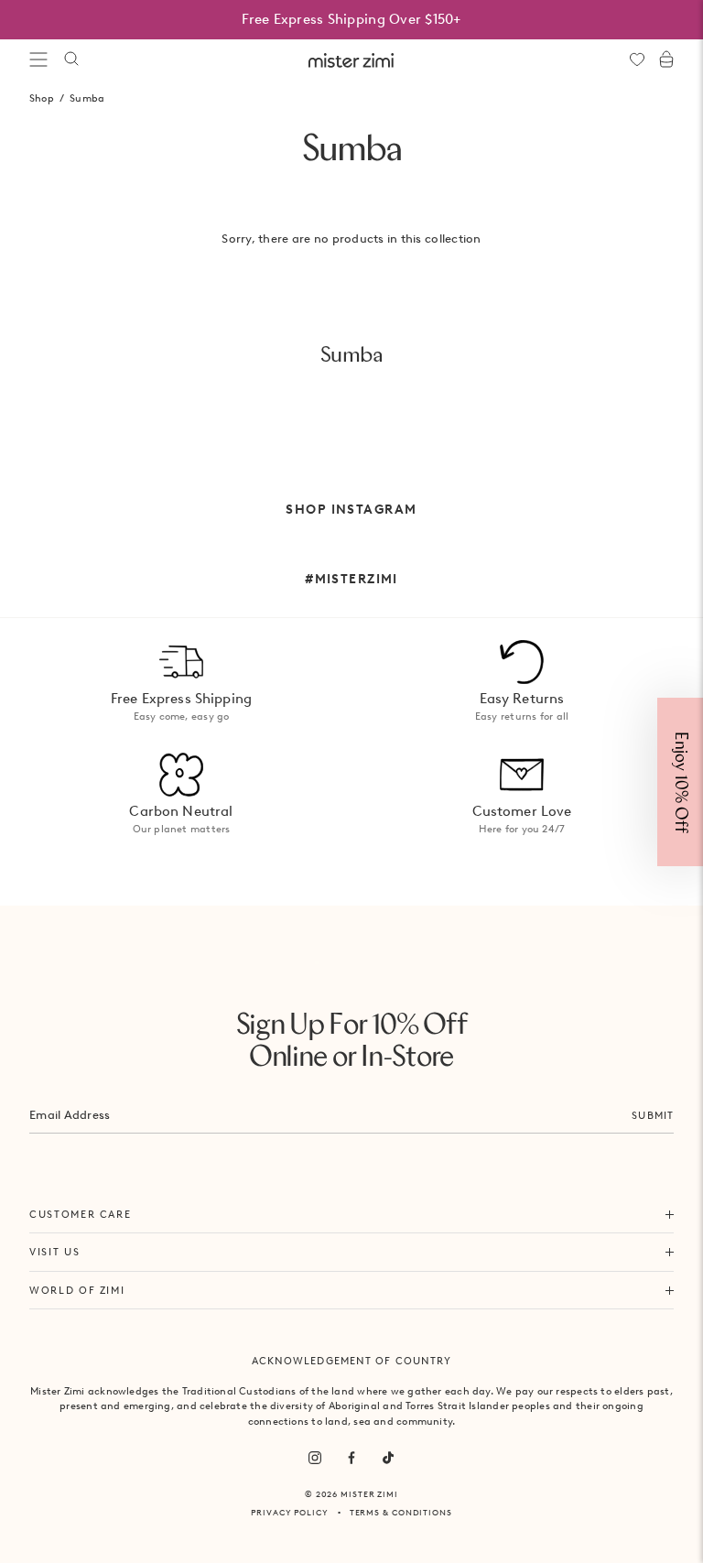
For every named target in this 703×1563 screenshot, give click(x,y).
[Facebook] (351, 1457)
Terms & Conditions (401, 1512)
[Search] (71, 59)
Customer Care (80, 1214)
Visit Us (54, 1251)
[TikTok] (388, 1457)
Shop (41, 98)
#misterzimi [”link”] (351, 578)
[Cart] (666, 59)
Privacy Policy (290, 1512)
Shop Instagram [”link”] (351, 509)
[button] (680, 782)
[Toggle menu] (38, 59)
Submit (653, 1115)
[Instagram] (315, 1457)
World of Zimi (76, 1290)
